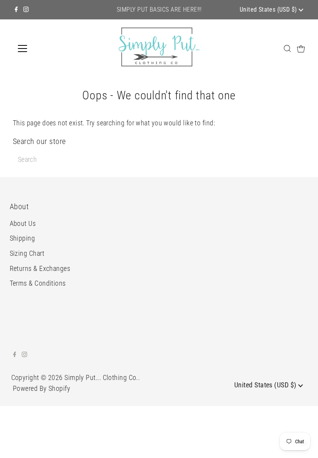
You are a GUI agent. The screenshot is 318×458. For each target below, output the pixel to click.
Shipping (22, 238)
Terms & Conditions (38, 283)
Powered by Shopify (41, 388)
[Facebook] (16, 9)
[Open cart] (301, 48)
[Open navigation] (47, 48)
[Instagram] (26, 9)
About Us (23, 223)
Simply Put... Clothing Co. (101, 377)
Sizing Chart (27, 253)
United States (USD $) (269, 9)
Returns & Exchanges (40, 268)
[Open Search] (287, 48)
